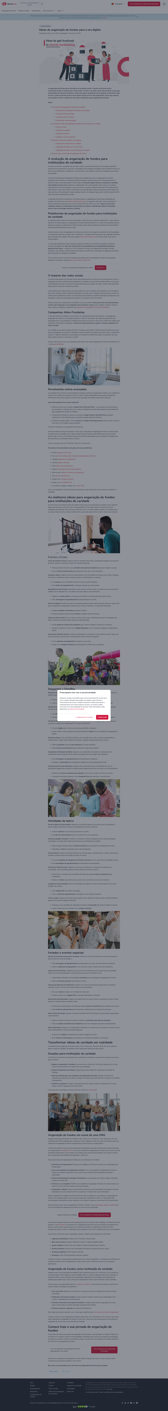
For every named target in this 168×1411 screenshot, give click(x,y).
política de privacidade (76, 709)
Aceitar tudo (102, 717)
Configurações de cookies (84, 717)
